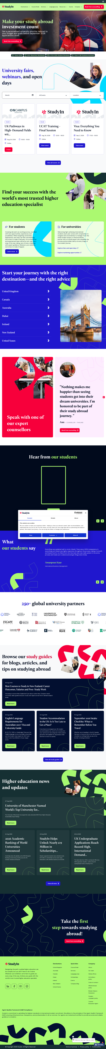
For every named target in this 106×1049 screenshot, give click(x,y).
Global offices (92, 974)
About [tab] (76, 518)
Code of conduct (93, 982)
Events (71, 7)
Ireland (55, 980)
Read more (10, 704)
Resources (63, 7)
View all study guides (52, 760)
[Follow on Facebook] (14, 986)
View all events (52, 163)
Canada (55, 974)
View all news (52, 883)
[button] (104, 397)
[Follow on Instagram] (26, 986)
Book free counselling (92, 7)
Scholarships (74, 977)
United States (57, 987)
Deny (30, 535)
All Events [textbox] (42, 95)
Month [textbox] (7, 95)
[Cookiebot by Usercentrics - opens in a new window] (75, 513)
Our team (91, 970)
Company (77, 7)
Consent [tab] (29, 518)
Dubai (54, 977)
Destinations (24, 7)
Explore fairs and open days (67, 248)
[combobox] (19, 95)
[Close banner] (85, 512)
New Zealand (56, 984)
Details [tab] (53, 518)
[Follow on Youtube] (20, 986)
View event (45, 145)
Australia (55, 970)
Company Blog (75, 984)
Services (43, 7)
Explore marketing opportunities (69, 253)
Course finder (35, 7)
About (90, 967)
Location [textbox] (76, 95)
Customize (52, 535)
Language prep (53, 7)
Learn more (11, 251)
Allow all (75, 535)
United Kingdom (57, 967)
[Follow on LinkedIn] (7, 986)
